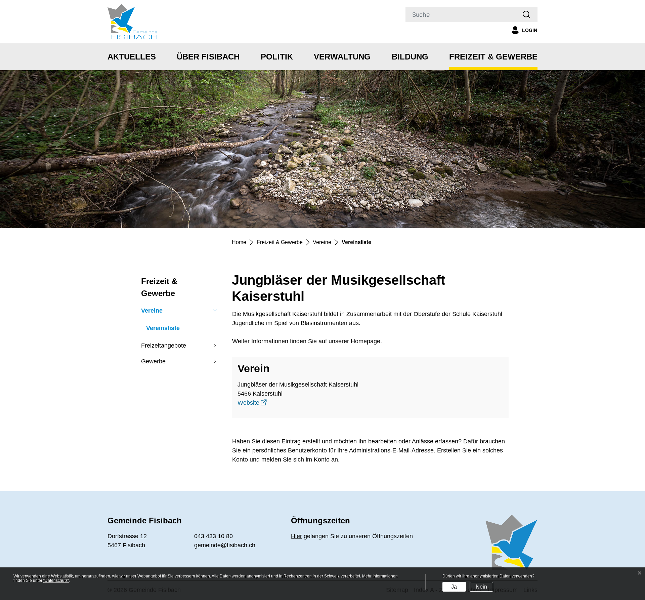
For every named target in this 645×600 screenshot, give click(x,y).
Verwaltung (342, 56)
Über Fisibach (208, 56)
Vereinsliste (163, 329)
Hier (296, 536)
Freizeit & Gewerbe (493, 56)
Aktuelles (132, 56)
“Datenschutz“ (56, 580)
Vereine (152, 310)
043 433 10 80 (213, 536)
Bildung (410, 56)
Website (252, 402)
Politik (277, 56)
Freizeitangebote (163, 345)
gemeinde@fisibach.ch (224, 545)
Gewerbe (153, 361)
